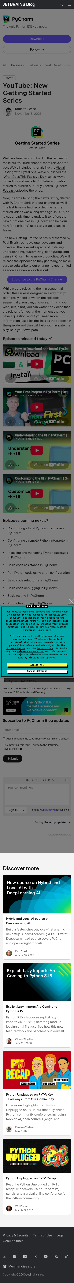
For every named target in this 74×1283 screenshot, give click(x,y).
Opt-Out (50, 657)
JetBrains (32, 1274)
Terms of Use (45, 648)
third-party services (30, 651)
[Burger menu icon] (69, 4)
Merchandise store (20, 1266)
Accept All (37, 665)
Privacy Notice (15, 648)
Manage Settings (37, 671)
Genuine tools (13, 1241)
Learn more (44, 630)
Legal (60, 1235)
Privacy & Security (15, 1235)
